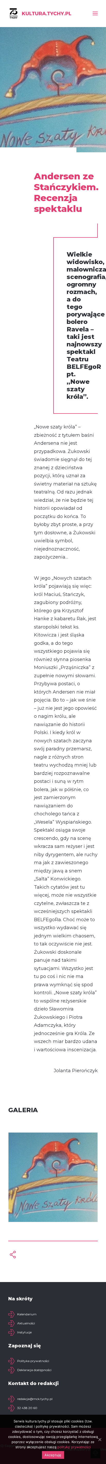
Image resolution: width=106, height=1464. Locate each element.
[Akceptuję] (99, 1439)
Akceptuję (53, 1455)
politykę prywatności (74, 1447)
